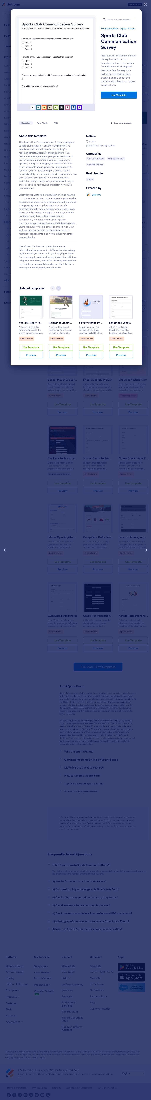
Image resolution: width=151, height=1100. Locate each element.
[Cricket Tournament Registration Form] (61, 307)
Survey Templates (95, 158)
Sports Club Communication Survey (118, 41)
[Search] (104, 19)
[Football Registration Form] (31, 307)
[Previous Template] (4, 550)
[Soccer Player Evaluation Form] (91, 307)
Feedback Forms (95, 164)
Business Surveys (116, 158)
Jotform (96, 194)
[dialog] (75, 550)
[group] (31, 328)
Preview (31, 355)
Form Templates (109, 28)
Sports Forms (128, 28)
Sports (90, 179)
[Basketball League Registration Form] (121, 307)
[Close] (145, 4)
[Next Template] (146, 550)
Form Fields (42, 123)
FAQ (56, 123)
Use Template (119, 95)
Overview (26, 123)
